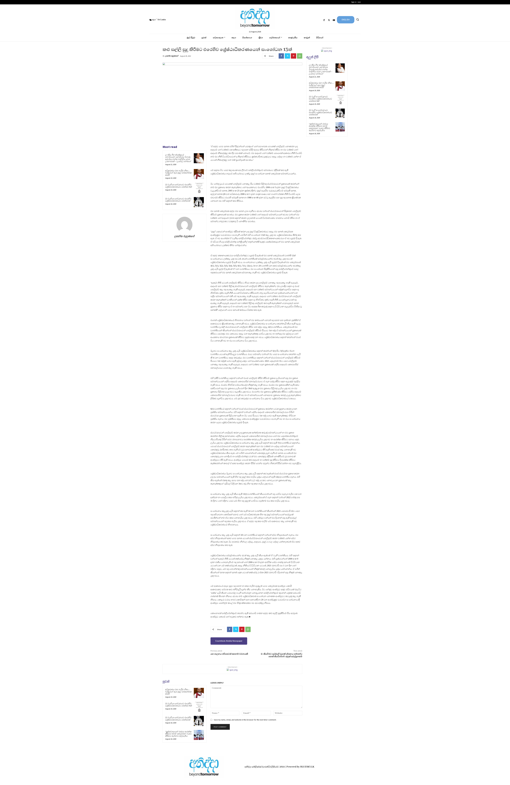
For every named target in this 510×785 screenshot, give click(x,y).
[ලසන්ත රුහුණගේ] (184, 225)
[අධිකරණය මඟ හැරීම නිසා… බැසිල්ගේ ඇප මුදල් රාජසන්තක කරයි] (199, 174)
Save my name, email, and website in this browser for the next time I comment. (245, 720)
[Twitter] (329, 20)
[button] (357, 19)
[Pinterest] (293, 56)
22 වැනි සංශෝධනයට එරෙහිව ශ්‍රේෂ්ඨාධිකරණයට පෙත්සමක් (178, 200)
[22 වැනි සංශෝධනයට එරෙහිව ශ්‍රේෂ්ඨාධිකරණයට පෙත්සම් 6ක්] (199, 188)
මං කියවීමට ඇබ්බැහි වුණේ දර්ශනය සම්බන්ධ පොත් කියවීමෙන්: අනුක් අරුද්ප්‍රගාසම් (281, 655)
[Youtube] (334, 20)
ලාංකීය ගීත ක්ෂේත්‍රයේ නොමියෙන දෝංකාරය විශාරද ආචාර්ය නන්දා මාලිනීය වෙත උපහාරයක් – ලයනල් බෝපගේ (178, 158)
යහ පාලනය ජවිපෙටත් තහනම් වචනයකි (229, 654)
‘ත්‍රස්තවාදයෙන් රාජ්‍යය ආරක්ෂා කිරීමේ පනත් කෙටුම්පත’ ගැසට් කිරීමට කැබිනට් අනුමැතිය (178, 734)
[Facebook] (324, 20)
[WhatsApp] (299, 56)
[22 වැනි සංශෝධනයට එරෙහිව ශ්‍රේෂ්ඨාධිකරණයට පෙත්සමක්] (199, 202)
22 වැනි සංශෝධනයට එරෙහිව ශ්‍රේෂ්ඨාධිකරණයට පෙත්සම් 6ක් (178, 186)
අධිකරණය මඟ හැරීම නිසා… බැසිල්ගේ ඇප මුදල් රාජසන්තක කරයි (178, 173)
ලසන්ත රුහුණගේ (171, 56)
